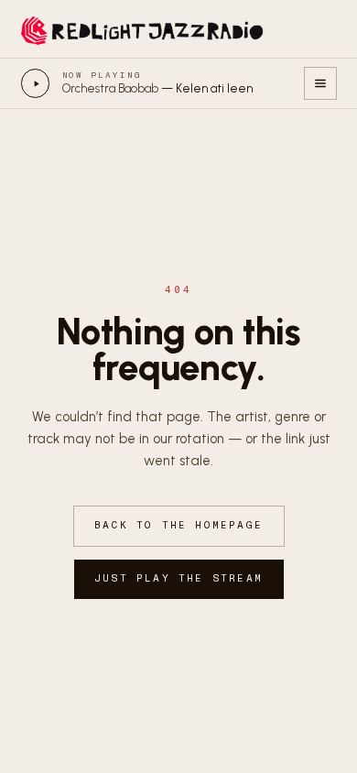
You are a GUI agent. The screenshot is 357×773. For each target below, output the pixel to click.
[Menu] (320, 83)
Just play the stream (178, 578)
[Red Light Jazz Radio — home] (144, 29)
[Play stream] (35, 83)
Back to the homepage (178, 525)
